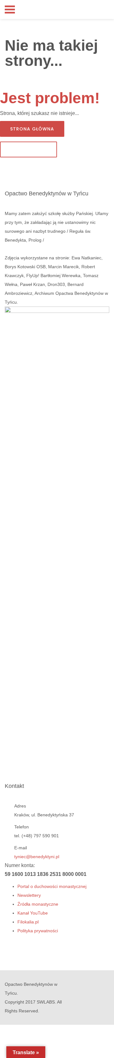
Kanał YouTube (32, 912)
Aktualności (28, 149)
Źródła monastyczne (37, 904)
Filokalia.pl (28, 921)
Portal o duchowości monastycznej (51, 886)
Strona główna (32, 129)
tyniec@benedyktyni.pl (36, 856)
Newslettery (29, 895)
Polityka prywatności (37, 930)
